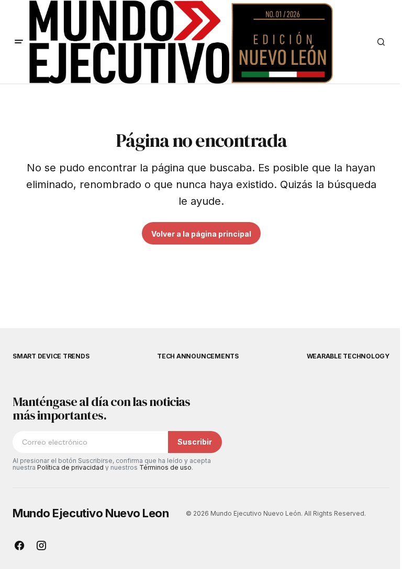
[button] (19, 42)
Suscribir (194, 441)
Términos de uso (165, 467)
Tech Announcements (198, 356)
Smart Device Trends (51, 356)
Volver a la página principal (201, 233)
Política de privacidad (70, 467)
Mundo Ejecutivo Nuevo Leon (91, 513)
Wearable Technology (348, 356)
